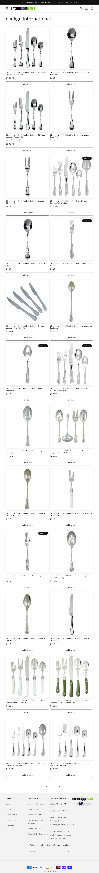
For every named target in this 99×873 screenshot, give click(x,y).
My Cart (9, 809)
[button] (7, 8)
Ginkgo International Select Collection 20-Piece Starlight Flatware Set (68, 389)
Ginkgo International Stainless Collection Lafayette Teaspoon (69, 73)
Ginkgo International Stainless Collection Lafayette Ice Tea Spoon (71, 327)
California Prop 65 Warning (35, 821)
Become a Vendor (35, 829)
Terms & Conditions (36, 815)
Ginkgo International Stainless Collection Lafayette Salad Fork (69, 136)
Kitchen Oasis (52, 872)
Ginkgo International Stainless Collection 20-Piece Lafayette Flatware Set (25, 73)
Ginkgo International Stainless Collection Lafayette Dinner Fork (25, 202)
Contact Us (10, 826)
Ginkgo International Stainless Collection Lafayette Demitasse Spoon (25, 514)
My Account (11, 820)
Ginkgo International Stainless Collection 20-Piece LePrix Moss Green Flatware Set (69, 702)
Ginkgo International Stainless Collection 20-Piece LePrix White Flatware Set (25, 702)
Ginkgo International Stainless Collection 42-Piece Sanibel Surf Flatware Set (25, 764)
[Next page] (65, 786)
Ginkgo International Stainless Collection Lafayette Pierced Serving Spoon (69, 577)
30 (59, 786)
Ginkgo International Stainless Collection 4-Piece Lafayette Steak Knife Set (25, 327)
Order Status (11, 815)
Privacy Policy (33, 809)
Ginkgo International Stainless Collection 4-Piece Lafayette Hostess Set (69, 452)
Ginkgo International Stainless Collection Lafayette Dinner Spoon (25, 264)
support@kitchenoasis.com (62, 824)
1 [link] (33, 786)
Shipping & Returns (36, 804)
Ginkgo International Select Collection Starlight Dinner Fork (27, 577)
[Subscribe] (68, 851)
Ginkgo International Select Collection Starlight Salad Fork (70, 264)
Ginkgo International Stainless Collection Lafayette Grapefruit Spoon (25, 639)
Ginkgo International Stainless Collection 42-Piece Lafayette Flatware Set (25, 136)
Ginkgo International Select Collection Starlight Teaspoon (24, 389)
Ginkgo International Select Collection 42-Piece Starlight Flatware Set (68, 202)
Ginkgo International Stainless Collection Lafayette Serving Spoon (25, 452)
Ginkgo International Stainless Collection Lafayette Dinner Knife (69, 639)
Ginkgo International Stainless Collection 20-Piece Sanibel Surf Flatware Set (69, 764)
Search (9, 804)
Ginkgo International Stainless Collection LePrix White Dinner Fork (71, 514)
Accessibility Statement (38, 834)
